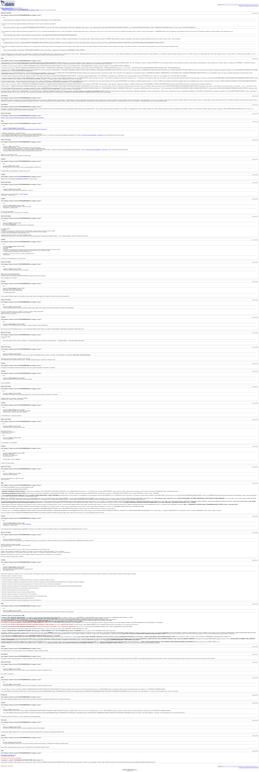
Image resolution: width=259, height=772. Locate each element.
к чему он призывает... (24, 194)
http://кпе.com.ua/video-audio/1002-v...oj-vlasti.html (92, 135)
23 (251, 4)
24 (252, 4)
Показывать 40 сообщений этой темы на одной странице (248, 5)
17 (243, 4)
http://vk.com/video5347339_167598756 (20, 178)
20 (247, 4)
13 (238, 4)
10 (234, 4)
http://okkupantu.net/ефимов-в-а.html (8, 755)
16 (242, 4)
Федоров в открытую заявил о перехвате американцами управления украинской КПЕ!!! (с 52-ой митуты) (22, 117)
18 (244, 4)
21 (248, 4)
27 (256, 4)
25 (253, 4)
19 (246, 4)
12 (237, 4)
